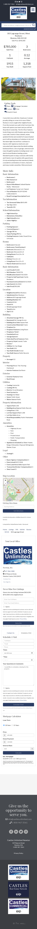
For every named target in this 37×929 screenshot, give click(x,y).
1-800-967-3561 (9, 4)
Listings (11, 529)
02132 (7, 532)
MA (17, 529)
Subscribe (18, 623)
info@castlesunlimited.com (24, 4)
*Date (5, 650)
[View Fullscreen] (5, 487)
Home (5, 529)
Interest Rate (7, 745)
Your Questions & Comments (13, 664)
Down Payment (8, 739)
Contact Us (7, 579)
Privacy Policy (23, 619)
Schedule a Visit (26, 633)
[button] (33, 25)
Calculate (18, 753)
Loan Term (6, 720)
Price (5, 732)
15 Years (16, 725)
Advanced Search (29, 29)
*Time (5, 657)
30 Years (8, 725)
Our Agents (7, 582)
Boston (28, 529)
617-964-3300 (9, 571)
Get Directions (18, 511)
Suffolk (22, 529)
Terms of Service (29, 708)
